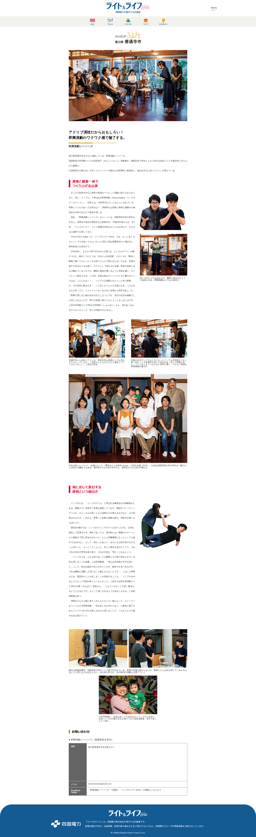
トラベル (128, 24)
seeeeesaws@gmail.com (100, 784)
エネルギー (163, 24)
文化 (92, 24)
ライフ (145, 24)
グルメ (110, 24)
